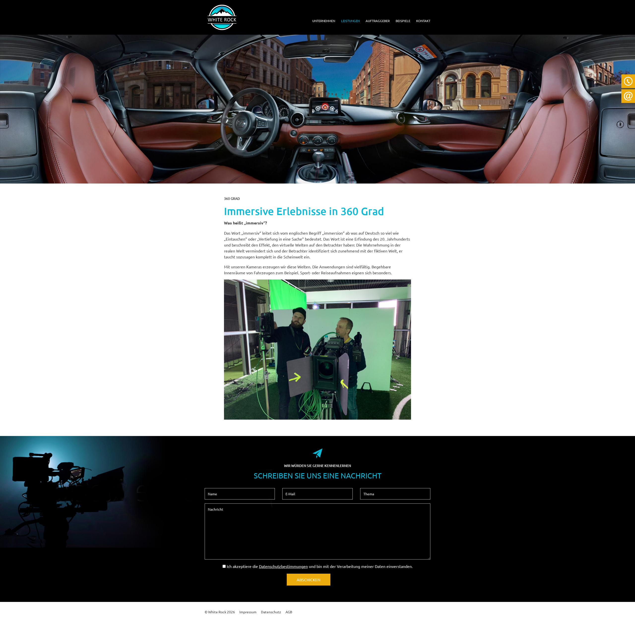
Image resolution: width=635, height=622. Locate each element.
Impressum (247, 612)
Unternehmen (323, 21)
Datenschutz (271, 612)
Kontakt (423, 21)
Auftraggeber (378, 21)
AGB (289, 612)
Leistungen (350, 21)
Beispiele (403, 21)
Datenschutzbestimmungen (283, 566)
